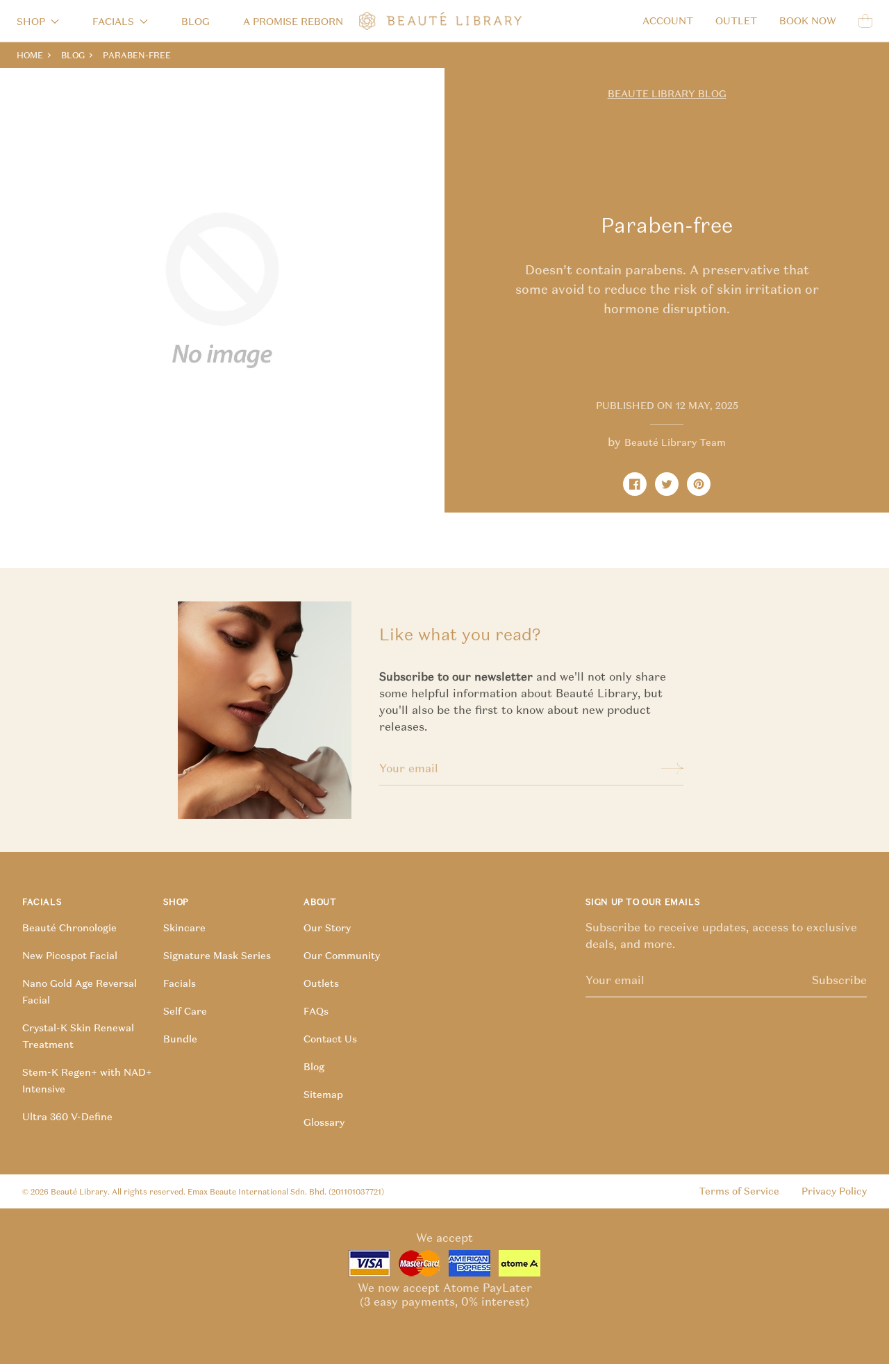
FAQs (316, 1011)
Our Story (327, 928)
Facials (179, 983)
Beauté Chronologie (69, 928)
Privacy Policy (834, 1191)
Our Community (342, 955)
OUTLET (736, 21)
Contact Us (330, 1039)
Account (667, 20)
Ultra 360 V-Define (67, 1117)
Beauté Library (79, 1192)
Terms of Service (739, 1191)
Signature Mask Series (217, 955)
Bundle (180, 1039)
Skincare (184, 928)
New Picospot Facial (69, 955)
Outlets (321, 983)
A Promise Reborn (293, 21)
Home (30, 55)
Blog (195, 21)
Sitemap (323, 1094)
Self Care (185, 1011)
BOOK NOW (807, 21)
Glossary (324, 1122)
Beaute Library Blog (667, 94)
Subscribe (839, 980)
